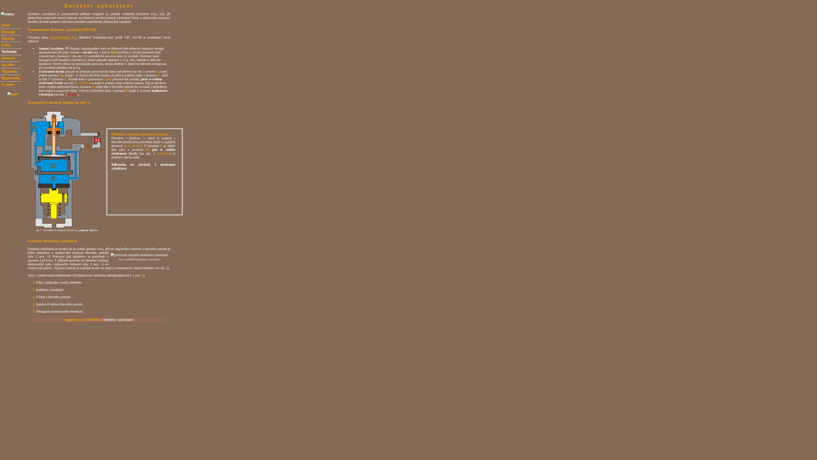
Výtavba (9, 71)
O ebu (7, 85)
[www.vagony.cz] (12, 94)
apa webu (10, 78)
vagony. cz (74, 320)
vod (5, 25)
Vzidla (7, 65)
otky (6, 45)
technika (93, 320)
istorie (8, 58)
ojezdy (8, 32)
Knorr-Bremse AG (63, 37)
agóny (7, 38)
